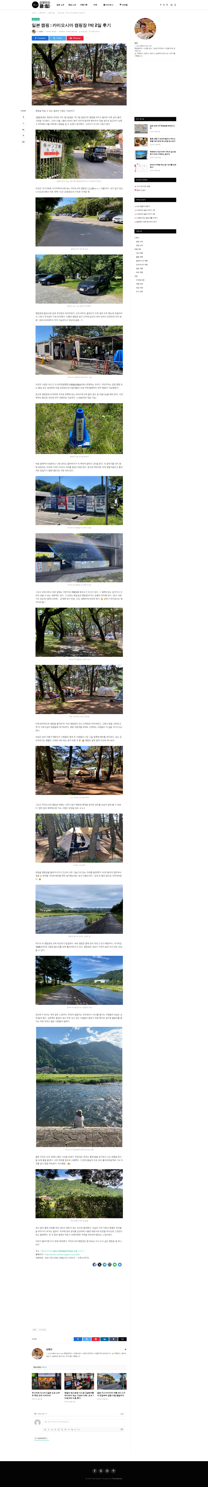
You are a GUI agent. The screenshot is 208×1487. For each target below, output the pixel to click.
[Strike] (55, 1429)
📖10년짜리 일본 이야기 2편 (144, 214)
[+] (78, 1429)
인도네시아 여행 (142, 265)
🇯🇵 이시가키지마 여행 (142, 186)
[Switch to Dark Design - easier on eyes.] (175, 5)
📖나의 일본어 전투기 (142, 206)
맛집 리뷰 (139, 288)
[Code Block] (68, 1429)
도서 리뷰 (139, 291)
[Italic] (48, 1429)
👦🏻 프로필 (123, 5)
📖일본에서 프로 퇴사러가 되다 (145, 222)
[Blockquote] (65, 1429)
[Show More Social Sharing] (86, 38)
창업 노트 (72, 5)
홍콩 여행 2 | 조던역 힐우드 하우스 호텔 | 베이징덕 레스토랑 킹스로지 (163, 140)
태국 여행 (139, 272)
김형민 (41, 31)
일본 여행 (36, 19)
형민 (136, 43)
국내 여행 (139, 253)
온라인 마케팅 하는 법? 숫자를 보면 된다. (163, 166)
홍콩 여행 (139, 257)
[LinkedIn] (23, 129)
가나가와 (42, 1330)
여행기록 (83, 5)
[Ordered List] (58, 1429)
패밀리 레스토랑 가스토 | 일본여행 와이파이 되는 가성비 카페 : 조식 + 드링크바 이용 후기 (79, 1395)
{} (75, 1429)
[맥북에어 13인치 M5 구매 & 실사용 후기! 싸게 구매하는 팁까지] (141, 154)
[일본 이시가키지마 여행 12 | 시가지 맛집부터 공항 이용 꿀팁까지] (112, 1381)
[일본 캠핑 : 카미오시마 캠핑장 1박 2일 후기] (79, 74)
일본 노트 (60, 5)
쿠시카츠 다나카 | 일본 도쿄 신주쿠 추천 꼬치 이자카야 (46, 1394)
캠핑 (34, 1330)
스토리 (136, 238)
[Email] (23, 141)
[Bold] (45, 1429)
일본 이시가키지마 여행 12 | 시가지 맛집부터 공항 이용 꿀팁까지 (111, 1394)
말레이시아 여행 (142, 261)
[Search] (171, 5)
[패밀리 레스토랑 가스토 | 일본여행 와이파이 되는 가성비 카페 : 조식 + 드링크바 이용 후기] (79, 1381)
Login (121, 1414)
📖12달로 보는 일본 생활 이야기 (146, 218)
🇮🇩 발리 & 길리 (139, 190)
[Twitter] (23, 123)
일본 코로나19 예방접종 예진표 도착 (162, 127)
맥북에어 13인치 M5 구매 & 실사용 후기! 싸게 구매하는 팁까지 (163, 153)
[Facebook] (23, 117)
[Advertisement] (79, 1297)
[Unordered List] (62, 1429)
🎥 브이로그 (108, 5)
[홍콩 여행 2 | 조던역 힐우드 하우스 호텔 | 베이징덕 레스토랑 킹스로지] (141, 141)
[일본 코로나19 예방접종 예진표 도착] (141, 128)
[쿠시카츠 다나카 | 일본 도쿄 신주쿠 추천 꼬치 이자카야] (46, 1381)
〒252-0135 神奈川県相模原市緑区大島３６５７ (63, 1251)
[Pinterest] (23, 135)
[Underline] (52, 1429)
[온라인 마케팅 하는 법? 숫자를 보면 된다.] (141, 167)
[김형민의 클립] (41, 5)
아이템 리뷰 (140, 280)
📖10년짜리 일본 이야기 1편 (144, 210)
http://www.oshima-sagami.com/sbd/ (62, 1254)
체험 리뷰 (139, 284)
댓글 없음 (84, 31)
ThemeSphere (117, 1478)
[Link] (72, 1429)
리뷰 (95, 5)
